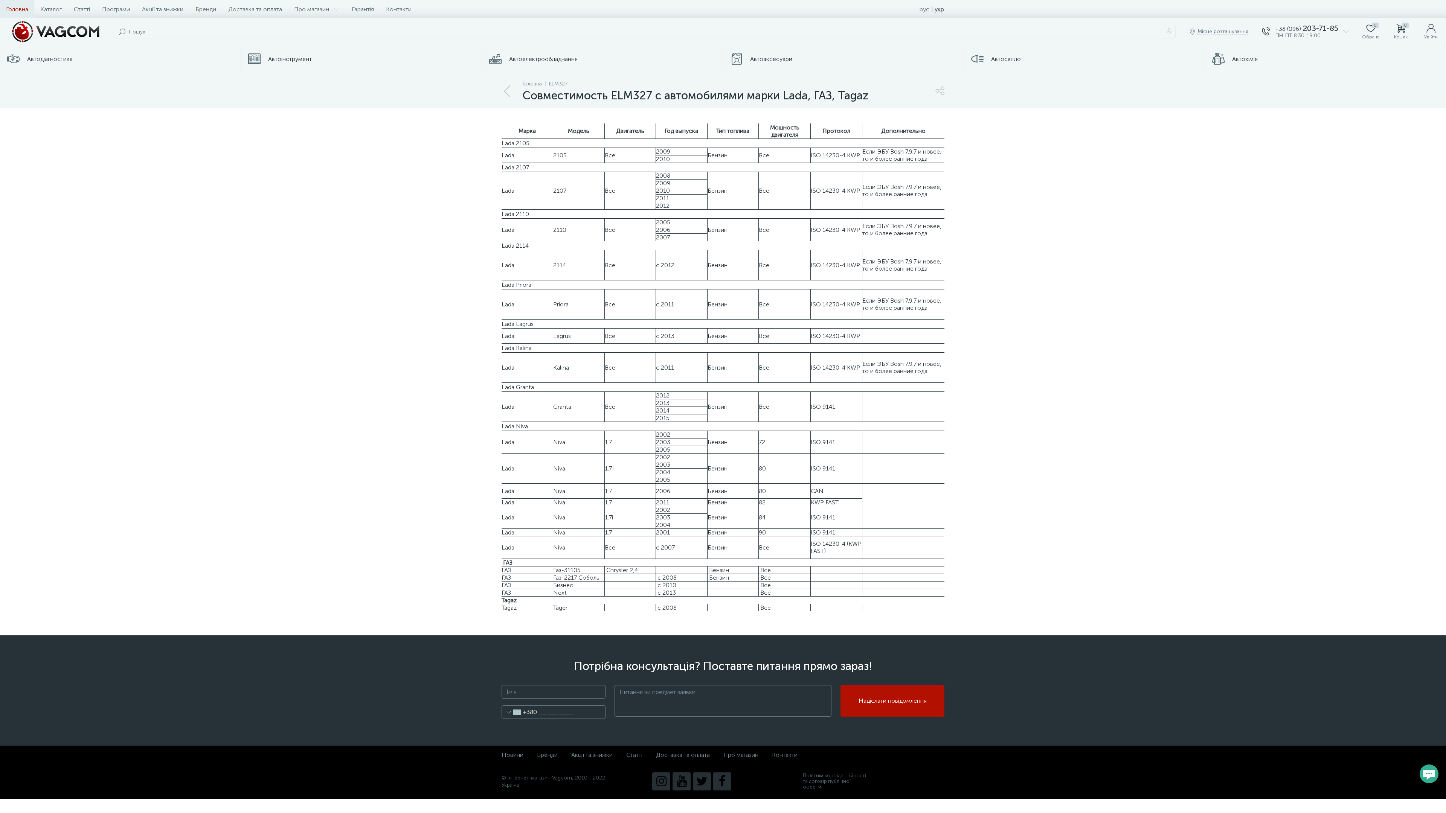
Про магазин (311, 9)
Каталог (51, 9)
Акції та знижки (162, 9)
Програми (116, 9)
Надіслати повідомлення (893, 700)
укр (939, 9)
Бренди (205, 9)
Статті (82, 9)
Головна (17, 9)
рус (924, 9)
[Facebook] (722, 781)
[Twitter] (702, 781)
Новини (512, 754)
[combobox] (519, 712)
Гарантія (363, 9)
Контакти (399, 9)
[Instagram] (661, 781)
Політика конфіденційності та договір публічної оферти (834, 781)
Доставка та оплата (255, 9)
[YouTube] (682, 781)
